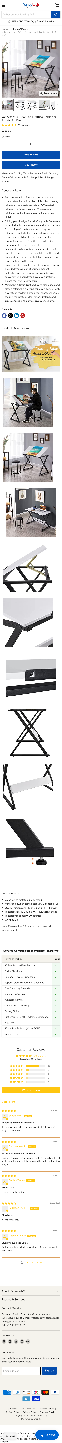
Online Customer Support (18, 1005)
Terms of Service (48, 1412)
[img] (9, 1111)
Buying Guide (11, 1011)
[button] (7, 105)
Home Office (19, 29)
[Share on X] (10, 315)
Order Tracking (28, 1408)
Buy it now (31, 165)
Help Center (11, 1408)
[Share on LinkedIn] (16, 315)
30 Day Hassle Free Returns (19, 965)
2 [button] (27, 1262)
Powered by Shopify (31, 1418)
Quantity (6, 137)
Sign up (49, 1370)
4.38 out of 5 (39, 1056)
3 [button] (32, 1262)
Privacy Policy (29, 1412)
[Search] (55, 14)
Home (5, 29)
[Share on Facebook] (4, 315)
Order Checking (13, 971)
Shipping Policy (46, 1408)
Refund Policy (12, 1412)
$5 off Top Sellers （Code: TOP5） (23, 1028)
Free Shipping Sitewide (17, 988)
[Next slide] (57, 105)
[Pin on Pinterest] (22, 315)
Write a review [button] (31, 1090)
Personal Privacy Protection (19, 977)
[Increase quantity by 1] (31, 144)
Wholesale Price (13, 999)
